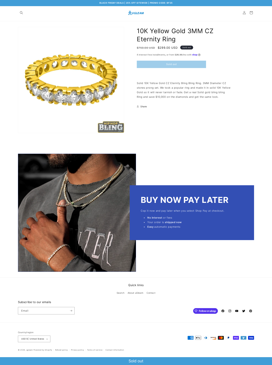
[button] (21, 12)
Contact (151, 292)
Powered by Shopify (43, 350)
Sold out (136, 361)
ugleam (29, 350)
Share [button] (143, 106)
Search (121, 292)
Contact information (114, 350)
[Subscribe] (71, 310)
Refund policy (61, 350)
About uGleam (135, 292)
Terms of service (94, 350)
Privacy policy (77, 350)
